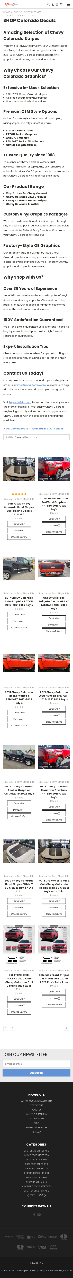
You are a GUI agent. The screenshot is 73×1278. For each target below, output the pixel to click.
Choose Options (19, 536)
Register (42, 1127)
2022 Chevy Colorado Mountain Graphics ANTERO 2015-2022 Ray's (54, 792)
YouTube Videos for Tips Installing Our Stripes (33, 428)
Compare (18, 530)
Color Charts (36, 1118)
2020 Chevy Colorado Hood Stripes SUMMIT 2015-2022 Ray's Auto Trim (19, 886)
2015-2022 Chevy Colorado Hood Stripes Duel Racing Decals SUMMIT (19, 509)
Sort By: (9, 437)
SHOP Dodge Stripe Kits (36, 1155)
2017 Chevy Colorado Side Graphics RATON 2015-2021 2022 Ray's (19, 601)
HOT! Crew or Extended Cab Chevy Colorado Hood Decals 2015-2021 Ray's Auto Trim (54, 886)
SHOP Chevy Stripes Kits (36, 1150)
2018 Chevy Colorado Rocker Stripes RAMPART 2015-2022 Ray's (19, 697)
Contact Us (36, 1105)
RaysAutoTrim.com (20, 402)
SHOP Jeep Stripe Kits (36, 1177)
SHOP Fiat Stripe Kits (36, 1159)
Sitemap (36, 1132)
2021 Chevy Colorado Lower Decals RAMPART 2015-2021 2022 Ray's (54, 695)
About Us (37, 1109)
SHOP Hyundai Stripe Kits (37, 1173)
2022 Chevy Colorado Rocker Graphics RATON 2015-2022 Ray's (19, 790)
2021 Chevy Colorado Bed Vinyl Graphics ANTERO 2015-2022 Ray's (54, 504)
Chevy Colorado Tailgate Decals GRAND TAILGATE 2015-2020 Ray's (54, 603)
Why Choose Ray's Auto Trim (36, 1100)
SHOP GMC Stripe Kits (36, 1168)
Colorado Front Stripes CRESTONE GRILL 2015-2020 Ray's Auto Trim (54, 978)
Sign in (30, 1127)
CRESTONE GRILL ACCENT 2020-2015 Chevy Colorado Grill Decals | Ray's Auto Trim (19, 982)
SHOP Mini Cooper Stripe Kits (36, 1186)
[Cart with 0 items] (61, 4)
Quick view (19, 523)
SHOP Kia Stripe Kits (36, 1181)
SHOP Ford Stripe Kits (36, 1164)
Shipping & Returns (36, 1114)
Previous (5, 1274)
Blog (36, 1123)
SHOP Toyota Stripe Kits (36, 1190)
